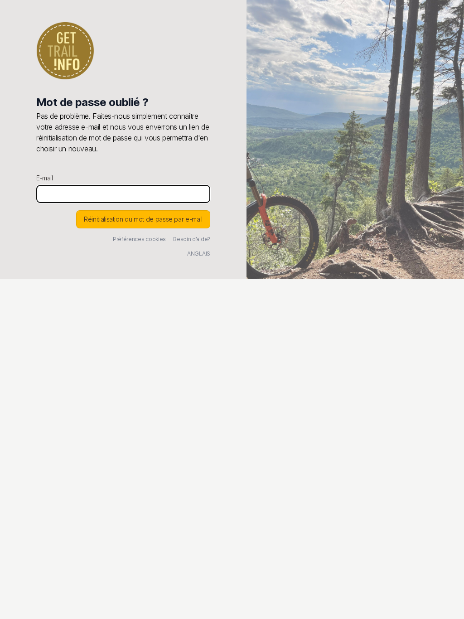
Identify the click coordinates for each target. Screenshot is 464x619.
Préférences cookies (139, 239)
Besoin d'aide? (191, 239)
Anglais (198, 253)
